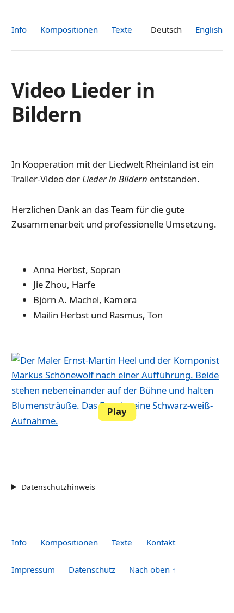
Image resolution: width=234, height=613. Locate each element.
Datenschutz (92, 569)
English (209, 29)
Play (117, 411)
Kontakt (160, 542)
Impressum (33, 569)
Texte (122, 29)
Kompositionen (69, 29)
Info (19, 29)
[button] (117, 412)
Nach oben (152, 569)
